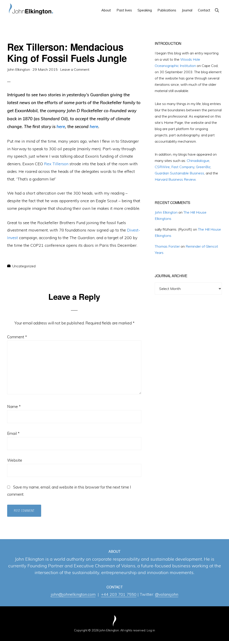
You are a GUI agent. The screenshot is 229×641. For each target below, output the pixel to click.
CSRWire (162, 167)
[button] (217, 10)
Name (14, 406)
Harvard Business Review (175, 179)
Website (14, 460)
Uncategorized (24, 266)
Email (13, 433)
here (61, 126)
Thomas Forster (167, 246)
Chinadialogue (198, 160)
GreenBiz (203, 167)
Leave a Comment (74, 69)
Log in (151, 630)
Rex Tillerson (56, 163)
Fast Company (182, 167)
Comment (17, 336)
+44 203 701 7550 (118, 594)
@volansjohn (166, 594)
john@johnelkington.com (73, 594)
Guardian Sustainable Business (179, 173)
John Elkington (166, 212)
